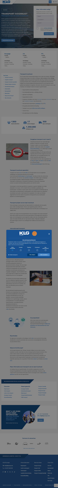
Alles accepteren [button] (44, 254)
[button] (13, 254)
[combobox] (49, 234)
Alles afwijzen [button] (32, 254)
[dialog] (29, 244)
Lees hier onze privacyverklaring (17, 244)
